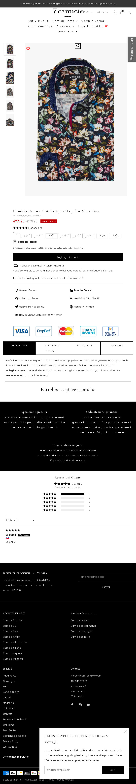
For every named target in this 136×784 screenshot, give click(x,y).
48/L (89, 235)
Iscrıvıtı (106, 586)
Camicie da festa (80, 636)
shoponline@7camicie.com (85, 675)
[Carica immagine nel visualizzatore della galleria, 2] (10, 63)
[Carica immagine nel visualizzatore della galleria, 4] (10, 92)
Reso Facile (9, 730)
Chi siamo (8, 708)
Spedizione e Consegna (51, 348)
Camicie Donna (92, 21)
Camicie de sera (79, 620)
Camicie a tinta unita (15, 642)
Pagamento (9, 675)
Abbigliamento (39, 26)
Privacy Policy (10, 741)
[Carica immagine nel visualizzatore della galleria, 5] (10, 106)
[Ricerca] (129, 12)
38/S (26, 235)
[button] (20, 228)
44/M (64, 235)
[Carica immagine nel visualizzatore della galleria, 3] (10, 78)
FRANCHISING (68, 31)
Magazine (8, 703)
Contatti (7, 714)
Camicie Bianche (12, 620)
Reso (5, 686)
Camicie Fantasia (13, 658)
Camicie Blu (9, 625)
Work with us (10, 746)
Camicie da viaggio (81, 631)
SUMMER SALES (39, 21)
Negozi (7, 697)
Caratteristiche (19, 345)
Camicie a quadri (13, 653)
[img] (13, 530)
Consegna (9, 681)
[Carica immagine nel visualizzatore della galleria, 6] (10, 120)
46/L (77, 235)
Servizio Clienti (11, 692)
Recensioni (116, 345)
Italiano (101, 12)
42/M (51, 235)
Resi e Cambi (84, 345)
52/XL (116, 235)
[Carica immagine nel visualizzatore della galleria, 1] (10, 49)
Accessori (64, 26)
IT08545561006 (79, 681)
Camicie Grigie (11, 636)
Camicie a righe (12, 647)
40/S (38, 235)
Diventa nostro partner (16, 756)
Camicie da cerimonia (83, 625)
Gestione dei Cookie (14, 735)
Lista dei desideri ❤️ (93, 26)
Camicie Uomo (63, 21)
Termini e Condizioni (14, 719)
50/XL (102, 235)
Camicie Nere (10, 631)
